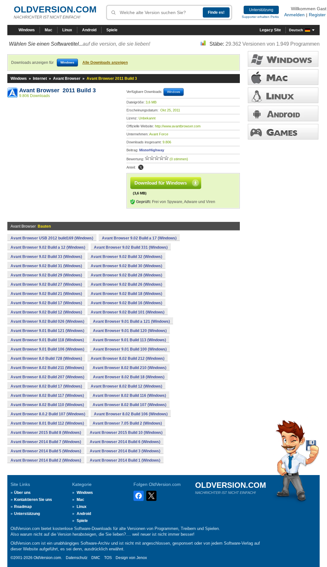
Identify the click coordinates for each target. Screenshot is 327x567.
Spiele (112, 30)
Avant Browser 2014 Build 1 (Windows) (125, 460)
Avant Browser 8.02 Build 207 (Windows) (47, 377)
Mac (48, 30)
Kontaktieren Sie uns (33, 499)
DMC (95, 558)
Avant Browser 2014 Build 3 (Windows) (125, 451)
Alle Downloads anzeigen (105, 62)
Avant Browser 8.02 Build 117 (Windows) (47, 395)
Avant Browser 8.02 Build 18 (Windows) (128, 377)
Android (89, 30)
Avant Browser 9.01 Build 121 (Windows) (47, 331)
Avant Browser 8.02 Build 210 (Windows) (129, 368)
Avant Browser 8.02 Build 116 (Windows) (129, 395)
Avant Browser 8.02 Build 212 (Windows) (127, 358)
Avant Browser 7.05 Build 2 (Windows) (127, 423)
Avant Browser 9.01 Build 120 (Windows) (130, 331)
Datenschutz (76, 558)
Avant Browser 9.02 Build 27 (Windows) (46, 284)
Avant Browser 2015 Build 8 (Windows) (46, 432)
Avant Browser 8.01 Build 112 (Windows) (47, 423)
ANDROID (283, 113)
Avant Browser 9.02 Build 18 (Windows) (126, 293)
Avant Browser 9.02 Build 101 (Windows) (127, 312)
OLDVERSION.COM (55, 9)
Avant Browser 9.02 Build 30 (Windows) (126, 266)
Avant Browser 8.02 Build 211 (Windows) (47, 368)
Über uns (22, 492)
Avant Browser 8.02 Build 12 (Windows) (126, 386)
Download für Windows (160, 182)
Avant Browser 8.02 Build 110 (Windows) (47, 405)
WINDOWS (283, 59)
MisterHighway (151, 150)
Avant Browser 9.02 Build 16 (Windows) (126, 303)
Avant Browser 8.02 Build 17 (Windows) (46, 386)
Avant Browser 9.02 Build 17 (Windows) (46, 303)
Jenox (141, 558)
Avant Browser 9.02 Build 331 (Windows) (131, 247)
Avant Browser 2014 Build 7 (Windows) (46, 442)
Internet (40, 78)
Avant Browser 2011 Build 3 (57, 90)
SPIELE (283, 132)
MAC (283, 77)
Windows (27, 30)
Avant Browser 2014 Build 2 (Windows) (46, 460)
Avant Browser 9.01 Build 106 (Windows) (47, 349)
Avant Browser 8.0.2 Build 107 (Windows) (48, 414)
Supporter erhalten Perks (260, 17)
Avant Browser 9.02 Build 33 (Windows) (46, 256)
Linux (67, 30)
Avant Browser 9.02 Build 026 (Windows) (47, 321)
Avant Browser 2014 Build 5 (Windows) (46, 451)
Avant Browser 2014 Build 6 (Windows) (125, 442)
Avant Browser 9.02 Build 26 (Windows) (126, 284)
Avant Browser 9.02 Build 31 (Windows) (46, 266)
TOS (108, 558)
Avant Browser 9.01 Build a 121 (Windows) (131, 321)
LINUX (283, 95)
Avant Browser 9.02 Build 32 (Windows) (126, 256)
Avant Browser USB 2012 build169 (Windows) (52, 238)
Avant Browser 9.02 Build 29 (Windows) (46, 275)
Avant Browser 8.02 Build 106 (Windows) (131, 414)
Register (317, 14)
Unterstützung (261, 10)
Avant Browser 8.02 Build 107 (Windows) (129, 405)
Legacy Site (270, 30)
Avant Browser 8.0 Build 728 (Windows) (46, 358)
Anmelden (294, 14)
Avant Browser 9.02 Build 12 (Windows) (46, 312)
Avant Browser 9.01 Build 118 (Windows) (47, 340)
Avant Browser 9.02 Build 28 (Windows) (126, 275)
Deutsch (296, 30)
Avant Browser (66, 78)
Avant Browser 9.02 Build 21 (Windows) (46, 293)
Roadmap (23, 506)
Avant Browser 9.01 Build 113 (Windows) (129, 340)
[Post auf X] (140, 167)
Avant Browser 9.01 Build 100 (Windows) (130, 349)
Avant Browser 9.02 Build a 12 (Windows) (48, 247)
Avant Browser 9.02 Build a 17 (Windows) (139, 238)
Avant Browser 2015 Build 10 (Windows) (126, 432)
